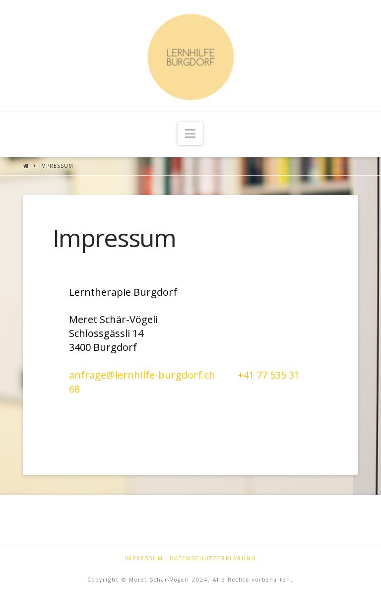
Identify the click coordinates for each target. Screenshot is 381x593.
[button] (190, 133)
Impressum (56, 165)
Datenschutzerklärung (213, 558)
